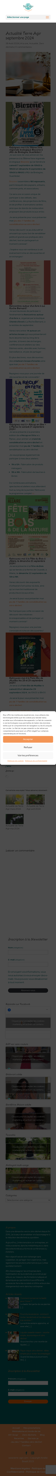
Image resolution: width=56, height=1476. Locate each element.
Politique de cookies (15, 761)
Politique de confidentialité (36, 761)
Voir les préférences (28, 755)
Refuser (28, 747)
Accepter (28, 739)
